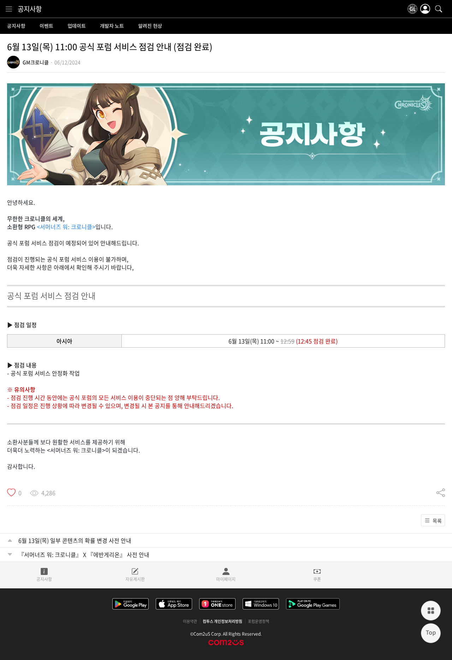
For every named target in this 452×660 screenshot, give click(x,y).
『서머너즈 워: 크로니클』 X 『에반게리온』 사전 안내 (83, 554)
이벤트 (46, 26)
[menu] (8, 8)
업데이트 (76, 26)
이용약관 (190, 621)
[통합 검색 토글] (438, 9)
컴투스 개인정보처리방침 (222, 621)
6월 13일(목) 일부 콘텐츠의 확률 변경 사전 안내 (74, 540)
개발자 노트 (112, 26)
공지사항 (30, 9)
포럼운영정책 (258, 621)
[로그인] (425, 9)
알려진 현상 (150, 26)
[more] (431, 610)
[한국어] (412, 9)
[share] (440, 492)
